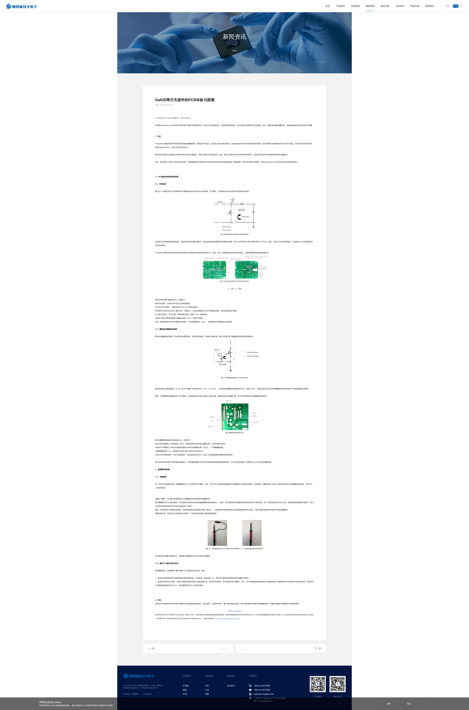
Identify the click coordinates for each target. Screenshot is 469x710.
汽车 (207, 686)
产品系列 (340, 6)
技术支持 (385, 6)
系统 (185, 690)
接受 (389, 704)
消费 (207, 694)
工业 (207, 690)
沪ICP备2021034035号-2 (148, 688)
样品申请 (414, 6)
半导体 (186, 686)
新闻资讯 (370, 6)
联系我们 (429, 6)
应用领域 (355, 6)
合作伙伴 (400, 6)
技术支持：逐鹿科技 (131, 694)
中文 (456, 6)
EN (460, 6)
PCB (185, 694)
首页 (327, 6)
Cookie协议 (147, 694)
